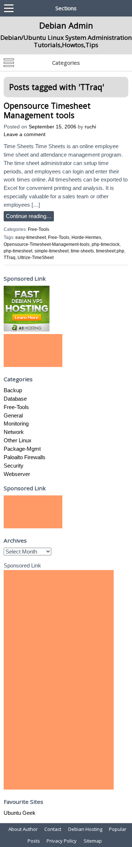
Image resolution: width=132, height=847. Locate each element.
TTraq (9, 257)
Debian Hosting (85, 829)
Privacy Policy (62, 840)
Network (14, 432)
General (13, 415)
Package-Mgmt (22, 449)
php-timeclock (106, 244)
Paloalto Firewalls (24, 457)
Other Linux (18, 440)
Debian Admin (66, 25)
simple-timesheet (51, 251)
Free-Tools (38, 229)
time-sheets (82, 251)
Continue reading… (29, 216)
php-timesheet (18, 251)
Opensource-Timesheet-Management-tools (46, 244)
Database (15, 399)
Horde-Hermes (86, 237)
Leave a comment (24, 134)
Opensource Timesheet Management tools (47, 110)
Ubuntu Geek (20, 813)
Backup (13, 390)
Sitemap (93, 840)
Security (13, 465)
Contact (52, 829)
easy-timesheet (30, 237)
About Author (23, 829)
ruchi (90, 127)
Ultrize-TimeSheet (36, 257)
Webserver (17, 474)
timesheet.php (110, 251)
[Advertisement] (33, 350)
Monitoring (16, 423)
